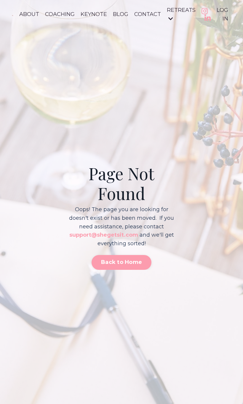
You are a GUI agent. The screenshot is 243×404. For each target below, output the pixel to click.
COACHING (60, 14)
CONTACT (147, 14)
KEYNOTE (94, 14)
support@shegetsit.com (103, 235)
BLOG (120, 14)
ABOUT (29, 14)
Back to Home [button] (121, 262)
